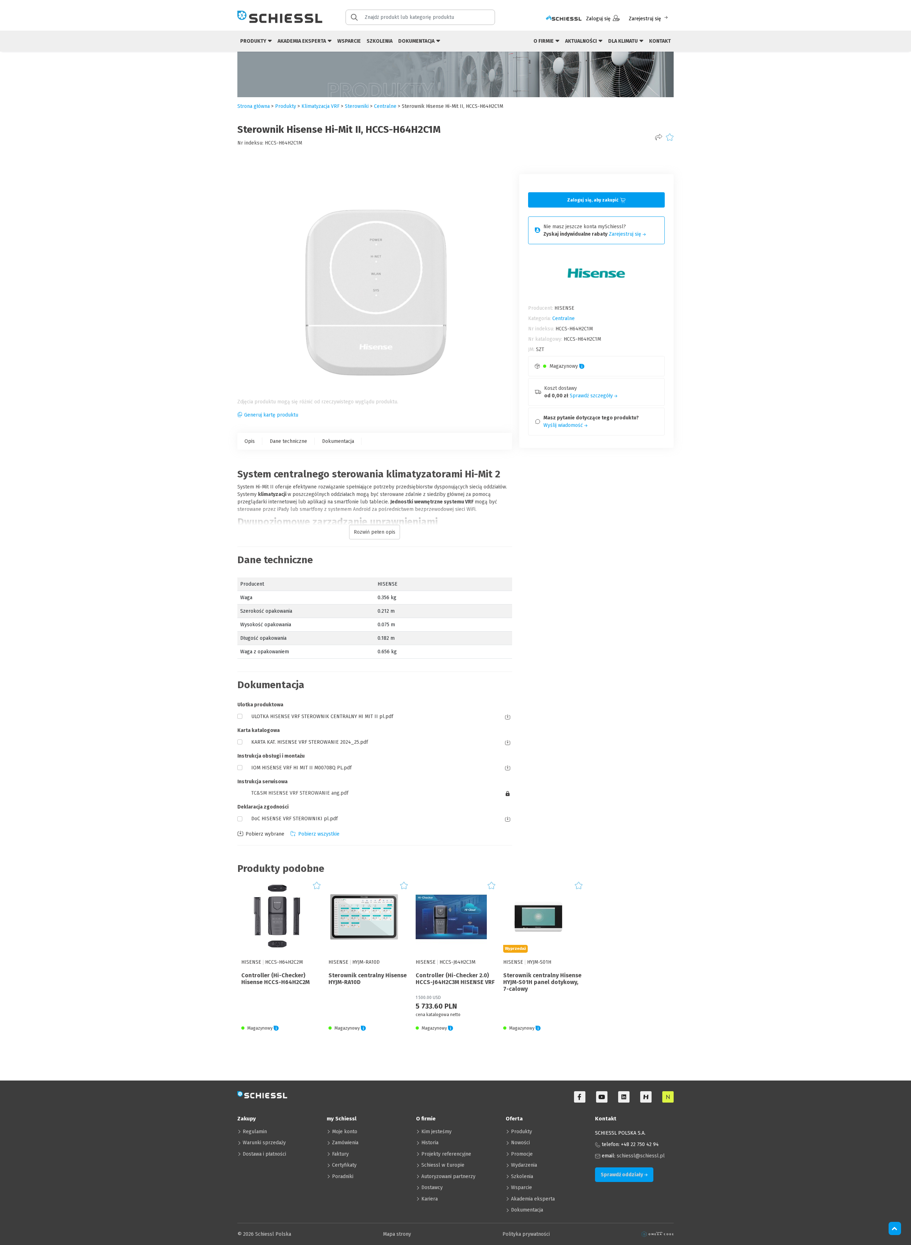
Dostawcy (432, 1187)
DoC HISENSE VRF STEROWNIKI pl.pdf (294, 819)
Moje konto (344, 1132)
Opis (249, 441)
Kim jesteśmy (436, 1132)
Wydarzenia (524, 1165)
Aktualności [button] (581, 41)
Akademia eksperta (533, 1199)
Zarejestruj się (645, 19)
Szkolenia (380, 41)
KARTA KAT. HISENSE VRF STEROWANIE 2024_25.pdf (309, 742)
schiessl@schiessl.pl (641, 1156)
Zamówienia (345, 1143)
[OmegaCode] (658, 1234)
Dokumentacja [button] (417, 41)
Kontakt (660, 41)
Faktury (340, 1154)
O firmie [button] (544, 41)
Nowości (520, 1143)
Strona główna (253, 106)
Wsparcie (349, 41)
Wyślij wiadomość (563, 425)
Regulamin (255, 1132)
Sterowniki (357, 106)
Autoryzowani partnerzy (448, 1176)
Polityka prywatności (526, 1234)
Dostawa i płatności (264, 1154)
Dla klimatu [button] (623, 41)
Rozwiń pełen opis (374, 532)
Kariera (429, 1199)
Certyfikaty (344, 1165)
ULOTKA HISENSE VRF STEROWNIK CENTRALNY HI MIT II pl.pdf (322, 716)
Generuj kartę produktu (271, 415)
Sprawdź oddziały (622, 1175)
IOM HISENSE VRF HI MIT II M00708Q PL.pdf (301, 768)
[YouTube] (601, 1097)
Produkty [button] (253, 41)
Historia (429, 1143)
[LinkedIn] (624, 1097)
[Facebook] (579, 1097)
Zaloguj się (598, 19)
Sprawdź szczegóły (592, 396)
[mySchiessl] (563, 18)
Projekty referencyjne (446, 1154)
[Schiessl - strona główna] (279, 16)
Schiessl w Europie (442, 1165)
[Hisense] (646, 1097)
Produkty (521, 1132)
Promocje (522, 1154)
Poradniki (342, 1176)
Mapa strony (397, 1234)
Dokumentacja (338, 441)
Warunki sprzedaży (264, 1143)
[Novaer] (668, 1097)
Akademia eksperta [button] (302, 41)
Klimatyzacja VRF (320, 106)
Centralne (385, 106)
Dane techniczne (288, 441)
